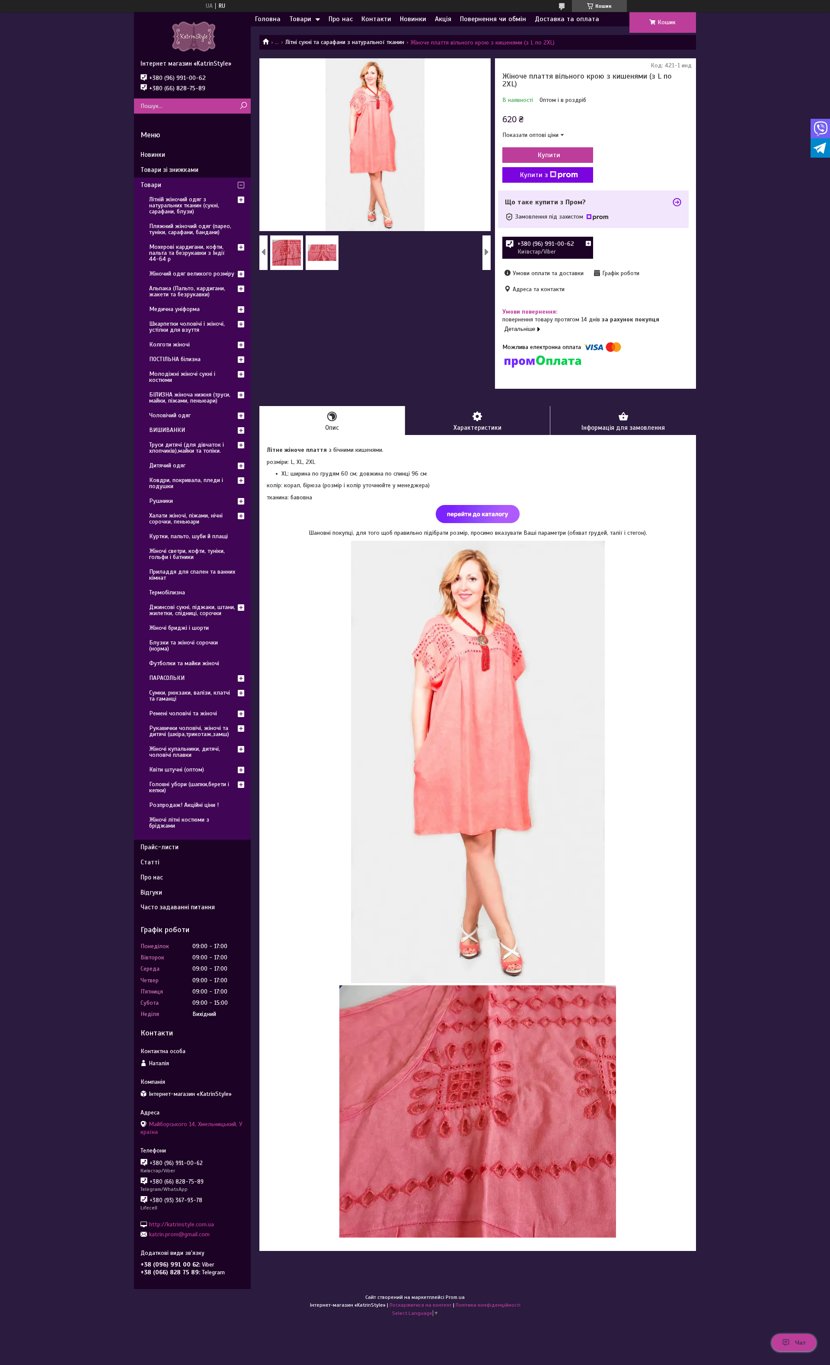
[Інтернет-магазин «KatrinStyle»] (192, 36)
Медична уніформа (174, 309)
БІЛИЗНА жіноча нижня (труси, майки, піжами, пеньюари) (189, 397)
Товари (300, 19)
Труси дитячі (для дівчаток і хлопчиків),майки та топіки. (186, 447)
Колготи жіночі (169, 344)
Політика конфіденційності (488, 1305)
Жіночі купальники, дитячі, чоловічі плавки (184, 752)
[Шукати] (243, 106)
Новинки (413, 19)
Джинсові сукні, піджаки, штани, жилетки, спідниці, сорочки (192, 610)
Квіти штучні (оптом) (176, 769)
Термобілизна (167, 592)
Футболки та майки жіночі (184, 663)
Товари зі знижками (169, 170)
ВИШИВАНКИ (167, 430)
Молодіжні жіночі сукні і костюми (182, 377)
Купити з (534, 175)
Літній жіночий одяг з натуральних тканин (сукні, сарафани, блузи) (184, 205)
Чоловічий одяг (170, 415)
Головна (268, 19)
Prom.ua (455, 1297)
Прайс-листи (159, 847)
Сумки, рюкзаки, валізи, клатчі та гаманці (189, 695)
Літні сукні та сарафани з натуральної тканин (344, 42)
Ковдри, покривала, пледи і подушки (186, 483)
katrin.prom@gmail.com (179, 1234)
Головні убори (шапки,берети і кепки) (189, 787)
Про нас (341, 19)
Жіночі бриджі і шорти (179, 628)
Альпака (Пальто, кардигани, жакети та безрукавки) (187, 291)
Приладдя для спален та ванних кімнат (192, 574)
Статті (149, 862)
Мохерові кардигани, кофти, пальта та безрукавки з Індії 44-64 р (187, 253)
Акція (443, 19)
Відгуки (151, 892)
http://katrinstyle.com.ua (181, 1224)
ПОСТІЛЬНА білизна (175, 359)
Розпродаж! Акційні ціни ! (184, 805)
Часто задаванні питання (177, 907)
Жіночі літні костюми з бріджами (179, 822)
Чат (800, 1342)
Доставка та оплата (567, 19)
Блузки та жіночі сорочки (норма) (183, 645)
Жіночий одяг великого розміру (191, 273)
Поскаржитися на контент (420, 1305)
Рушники (161, 501)
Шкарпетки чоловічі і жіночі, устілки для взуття (187, 326)
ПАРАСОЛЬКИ (167, 678)
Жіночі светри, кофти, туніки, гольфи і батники (187, 554)
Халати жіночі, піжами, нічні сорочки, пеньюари (186, 518)
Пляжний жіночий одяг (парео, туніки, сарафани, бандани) (190, 229)
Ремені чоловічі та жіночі (183, 713)
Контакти (376, 19)
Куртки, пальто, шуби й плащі (188, 536)
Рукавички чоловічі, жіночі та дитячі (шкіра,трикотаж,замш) (189, 731)
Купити (549, 155)
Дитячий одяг (167, 465)
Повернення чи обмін (493, 19)
